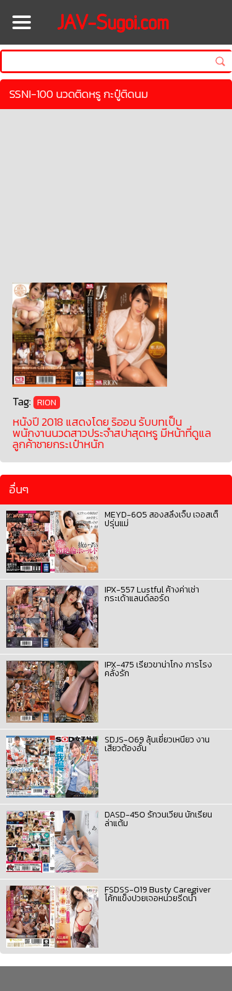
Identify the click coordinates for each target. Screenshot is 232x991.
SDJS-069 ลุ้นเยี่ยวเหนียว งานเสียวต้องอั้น (157, 744)
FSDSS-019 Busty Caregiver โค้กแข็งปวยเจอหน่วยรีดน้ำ (158, 894)
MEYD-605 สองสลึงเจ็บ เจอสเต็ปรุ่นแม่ (161, 519)
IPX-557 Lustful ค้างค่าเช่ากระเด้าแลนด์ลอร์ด (152, 594)
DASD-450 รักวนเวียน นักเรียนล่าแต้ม (158, 819)
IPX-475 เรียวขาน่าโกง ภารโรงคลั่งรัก (158, 669)
